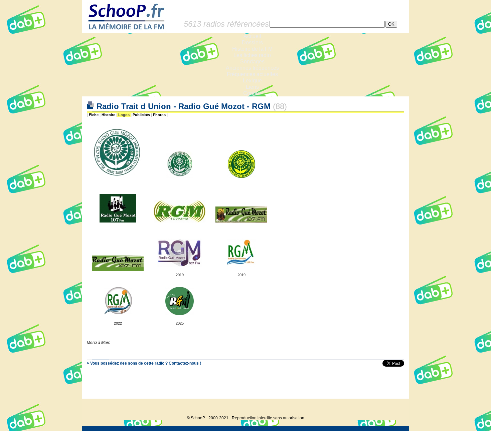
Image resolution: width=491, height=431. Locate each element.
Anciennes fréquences (252, 68)
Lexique (252, 80)
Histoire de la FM (252, 49)
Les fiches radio (252, 55)
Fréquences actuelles (252, 74)
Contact (252, 93)
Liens (252, 87)
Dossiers (252, 42)
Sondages (252, 61)
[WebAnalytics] (395, 408)
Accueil (252, 36)
